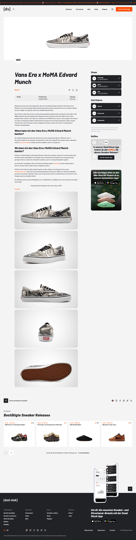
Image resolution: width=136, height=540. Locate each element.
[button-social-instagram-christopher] (113, 401)
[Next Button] (11, 453)
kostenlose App (25, 142)
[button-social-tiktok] (127, 401)
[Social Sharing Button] (6, 400)
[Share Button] (69, 90)
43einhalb (57, 163)
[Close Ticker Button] (131, 2)
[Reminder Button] (73, 90)
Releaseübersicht (20, 171)
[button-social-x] (131, 401)
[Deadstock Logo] (7, 9)
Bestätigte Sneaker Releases (27, 415)
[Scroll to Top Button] (130, 489)
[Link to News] (14, 9)
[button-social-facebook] (120, 401)
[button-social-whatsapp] (124, 401)
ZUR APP (17, 189)
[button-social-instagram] (116, 401)
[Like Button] (77, 90)
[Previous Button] (6, 453)
